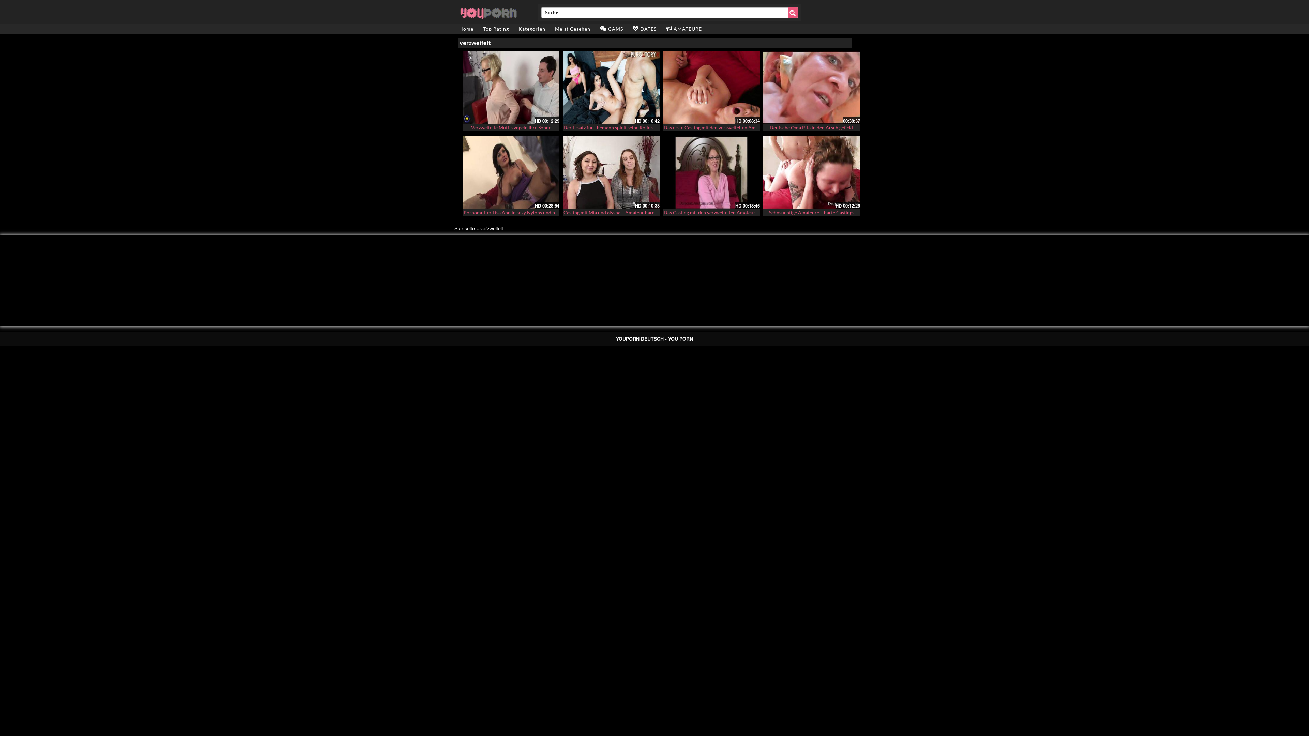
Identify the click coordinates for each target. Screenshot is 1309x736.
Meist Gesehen (572, 29)
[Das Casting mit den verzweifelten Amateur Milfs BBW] (711, 172)
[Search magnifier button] (793, 12)
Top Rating (496, 29)
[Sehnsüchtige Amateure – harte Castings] (811, 172)
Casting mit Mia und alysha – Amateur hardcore (613, 212)
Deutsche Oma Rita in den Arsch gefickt (811, 128)
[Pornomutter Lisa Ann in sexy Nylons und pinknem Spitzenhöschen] (511, 172)
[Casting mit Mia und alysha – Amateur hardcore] (611, 172)
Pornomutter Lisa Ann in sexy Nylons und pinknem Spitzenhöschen (534, 212)
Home (466, 29)
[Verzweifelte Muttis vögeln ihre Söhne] (511, 87)
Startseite (464, 228)
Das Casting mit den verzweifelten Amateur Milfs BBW (721, 212)
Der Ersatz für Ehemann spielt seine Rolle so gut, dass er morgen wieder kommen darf (653, 128)
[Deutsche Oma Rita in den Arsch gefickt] (811, 87)
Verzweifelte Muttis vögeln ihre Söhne (511, 128)
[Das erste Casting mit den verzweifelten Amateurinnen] (711, 87)
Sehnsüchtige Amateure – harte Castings (811, 212)
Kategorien (531, 29)
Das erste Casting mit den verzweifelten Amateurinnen (721, 128)
